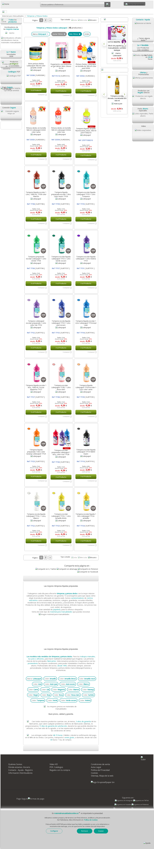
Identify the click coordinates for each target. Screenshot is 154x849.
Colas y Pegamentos (48, 11)
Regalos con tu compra (60, 770)
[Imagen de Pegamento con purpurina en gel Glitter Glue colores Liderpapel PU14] (61, 50)
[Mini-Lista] (83, 20)
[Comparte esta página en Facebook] (87, 572)
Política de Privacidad (100, 770)
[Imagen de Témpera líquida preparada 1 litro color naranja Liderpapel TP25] (36, 436)
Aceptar (101, 831)
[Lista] (74, 20)
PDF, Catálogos (56, 767)
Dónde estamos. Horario (19, 767)
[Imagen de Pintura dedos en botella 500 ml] (36, 114)
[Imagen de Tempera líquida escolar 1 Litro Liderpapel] (86, 307)
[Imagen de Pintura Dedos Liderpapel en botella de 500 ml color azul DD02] (86, 50)
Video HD (54, 764)
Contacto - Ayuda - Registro (20, 770)
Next (124, 44)
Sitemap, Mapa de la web (102, 775)
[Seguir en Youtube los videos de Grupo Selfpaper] (123, 804)
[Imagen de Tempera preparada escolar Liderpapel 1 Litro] (36, 243)
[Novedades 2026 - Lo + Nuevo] (114, 70)
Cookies (94, 773)
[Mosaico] (92, 20)
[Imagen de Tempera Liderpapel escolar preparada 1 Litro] (36, 307)
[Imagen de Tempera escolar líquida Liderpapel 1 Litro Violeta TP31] (86, 243)
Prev (104, 44)
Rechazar (84, 831)
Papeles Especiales (72, 11)
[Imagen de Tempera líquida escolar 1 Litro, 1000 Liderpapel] (36, 178)
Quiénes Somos (15, 764)
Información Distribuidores (20, 773)
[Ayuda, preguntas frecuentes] (147, 843)
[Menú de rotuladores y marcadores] (128, 12)
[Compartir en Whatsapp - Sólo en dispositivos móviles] (67, 569)
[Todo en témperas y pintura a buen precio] (61, 614)
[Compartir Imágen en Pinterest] (88, 569)
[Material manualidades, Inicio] (13, 4)
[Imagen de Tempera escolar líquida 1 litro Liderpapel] (86, 500)
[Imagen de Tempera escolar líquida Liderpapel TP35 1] (86, 178)
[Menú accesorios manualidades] (34, 12)
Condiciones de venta (100, 764)
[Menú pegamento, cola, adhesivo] (58, 12)
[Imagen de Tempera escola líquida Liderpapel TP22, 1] (36, 500)
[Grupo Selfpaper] (102, 782)
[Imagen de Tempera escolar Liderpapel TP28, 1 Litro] (61, 371)
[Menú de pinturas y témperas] (105, 12)
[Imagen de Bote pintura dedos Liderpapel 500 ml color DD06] (36, 50)
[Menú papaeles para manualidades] (81, 12)
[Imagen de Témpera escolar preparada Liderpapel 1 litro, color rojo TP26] (61, 436)
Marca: (34, 679)
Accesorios (25, 11)
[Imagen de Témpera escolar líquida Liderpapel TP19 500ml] (86, 436)
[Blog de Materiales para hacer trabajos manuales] (11, 125)
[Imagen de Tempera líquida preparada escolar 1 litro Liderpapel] (61, 178)
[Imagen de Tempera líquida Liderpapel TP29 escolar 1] (86, 371)
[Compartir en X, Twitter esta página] (45, 569)
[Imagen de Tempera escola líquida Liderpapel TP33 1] (61, 307)
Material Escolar (141, 11)
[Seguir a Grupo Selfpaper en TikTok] (141, 801)
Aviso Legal (96, 767)
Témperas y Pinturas (95, 11)
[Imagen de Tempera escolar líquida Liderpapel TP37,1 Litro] (61, 243)
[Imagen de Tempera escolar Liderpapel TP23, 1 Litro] (61, 500)
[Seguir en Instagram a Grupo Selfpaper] (124, 801)
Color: (50, 679)
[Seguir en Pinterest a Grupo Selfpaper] (140, 804)
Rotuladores (118, 11)
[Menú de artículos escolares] (151, 12)
